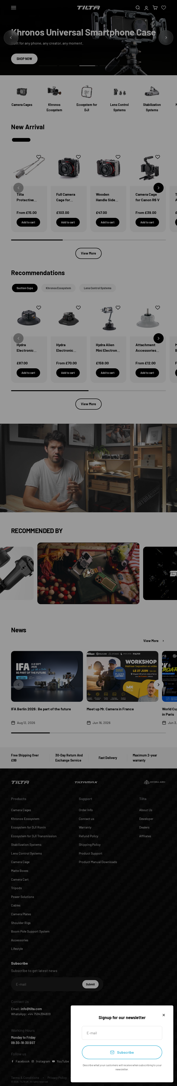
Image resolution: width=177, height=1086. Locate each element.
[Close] (164, 1015)
